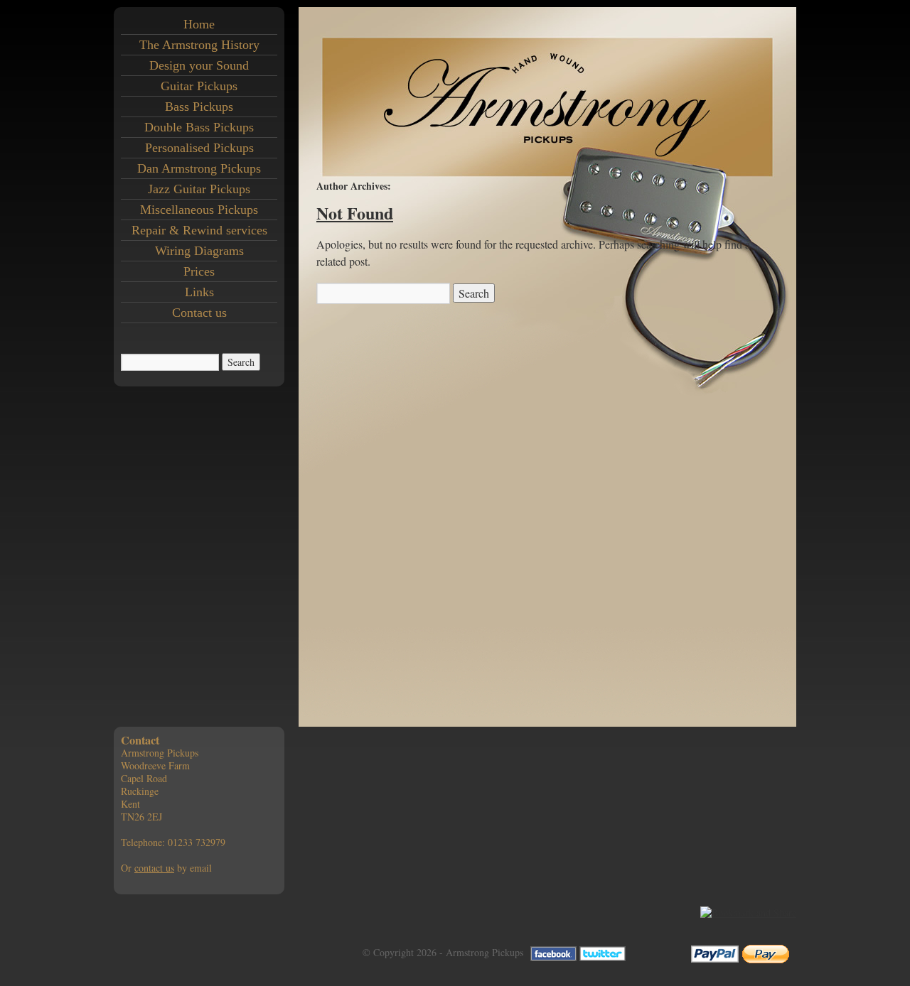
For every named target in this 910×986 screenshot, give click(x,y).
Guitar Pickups (199, 86)
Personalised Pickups (199, 148)
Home (199, 24)
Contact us (199, 312)
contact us (154, 867)
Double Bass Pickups (199, 127)
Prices (199, 271)
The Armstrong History (199, 45)
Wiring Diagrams (199, 251)
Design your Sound (199, 65)
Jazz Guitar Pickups (199, 189)
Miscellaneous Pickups (199, 209)
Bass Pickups (199, 106)
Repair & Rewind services (199, 230)
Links (199, 292)
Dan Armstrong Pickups (199, 168)
